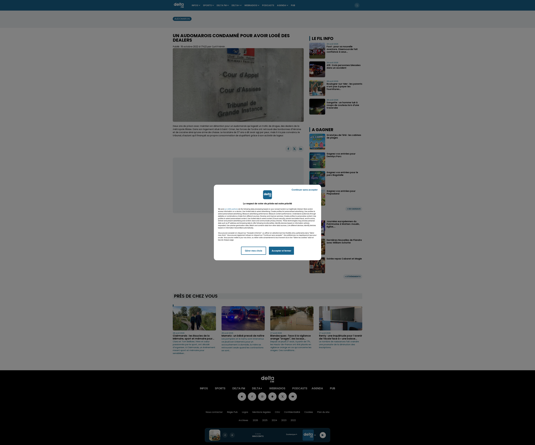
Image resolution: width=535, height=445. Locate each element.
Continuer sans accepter (305, 189)
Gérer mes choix (253, 250)
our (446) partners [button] (231, 209)
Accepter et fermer (281, 250)
